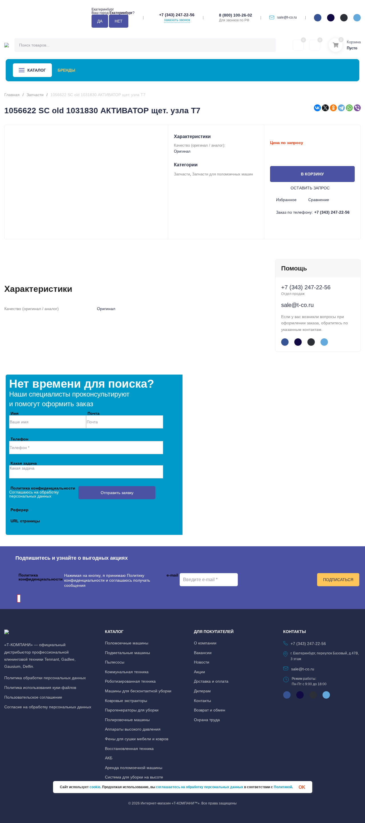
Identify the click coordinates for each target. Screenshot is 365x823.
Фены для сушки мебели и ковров (136, 739)
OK (302, 787)
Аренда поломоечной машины (133, 767)
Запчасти (35, 95)
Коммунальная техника (127, 672)
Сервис (114, 70)
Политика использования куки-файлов (40, 687)
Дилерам (202, 691)
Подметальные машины (127, 652)
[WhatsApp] (349, 107)
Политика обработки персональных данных (45, 678)
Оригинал (182, 151)
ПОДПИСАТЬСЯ (338, 579)
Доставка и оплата (211, 681)
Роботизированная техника (130, 681)
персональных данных (30, 496)
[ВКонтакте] (317, 107)
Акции (138, 70)
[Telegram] (341, 107)
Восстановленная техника (129, 748)
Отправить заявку (117, 492)
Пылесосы (114, 662)
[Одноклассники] (333, 107)
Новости (164, 70)
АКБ (108, 758)
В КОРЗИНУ (312, 174)
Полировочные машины (127, 719)
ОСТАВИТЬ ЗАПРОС (310, 188)
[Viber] (357, 107)
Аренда (89, 70)
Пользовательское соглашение (33, 697)
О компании (221, 70)
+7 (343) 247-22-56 (176, 15)
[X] (325, 107)
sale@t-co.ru (287, 17)
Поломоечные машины (126, 643)
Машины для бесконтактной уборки (138, 691)
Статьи (190, 70)
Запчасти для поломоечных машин (222, 174)
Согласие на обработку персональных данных (47, 707)
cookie (95, 787)
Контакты (254, 70)
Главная (12, 95)
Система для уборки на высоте (134, 777)
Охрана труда (207, 719)
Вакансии (203, 652)
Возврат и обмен (209, 710)
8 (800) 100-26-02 (235, 15)
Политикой (283, 787)
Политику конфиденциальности (104, 578)
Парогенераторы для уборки (132, 710)
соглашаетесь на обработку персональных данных (199, 787)
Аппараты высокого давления (133, 729)
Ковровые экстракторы (126, 700)
